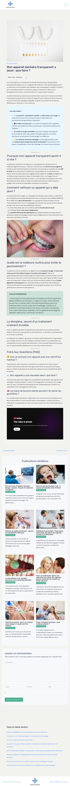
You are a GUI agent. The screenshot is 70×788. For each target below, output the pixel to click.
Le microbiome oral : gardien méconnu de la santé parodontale (18, 579)
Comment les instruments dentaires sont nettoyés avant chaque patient (31, 765)
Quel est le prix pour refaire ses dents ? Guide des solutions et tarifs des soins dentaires (32, 745)
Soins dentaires (10, 492)
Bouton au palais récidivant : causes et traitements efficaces (19, 532)
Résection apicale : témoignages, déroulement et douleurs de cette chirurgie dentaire (32, 756)
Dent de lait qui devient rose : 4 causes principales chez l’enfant (48, 487)
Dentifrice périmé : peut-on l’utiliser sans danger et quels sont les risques (19, 624)
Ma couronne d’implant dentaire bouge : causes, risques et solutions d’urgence (19, 488)
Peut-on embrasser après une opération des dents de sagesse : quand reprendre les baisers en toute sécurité (49, 578)
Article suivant (62, 450)
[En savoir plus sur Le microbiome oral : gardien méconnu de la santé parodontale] (19, 565)
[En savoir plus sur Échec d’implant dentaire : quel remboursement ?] (50, 610)
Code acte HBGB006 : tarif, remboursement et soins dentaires (27, 732)
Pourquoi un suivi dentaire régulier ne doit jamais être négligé (27, 736)
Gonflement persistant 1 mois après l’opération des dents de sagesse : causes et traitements (49, 532)
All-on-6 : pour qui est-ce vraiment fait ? (20, 740)
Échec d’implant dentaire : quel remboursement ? (48, 623)
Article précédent (8, 450)
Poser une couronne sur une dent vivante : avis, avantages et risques (30, 761)
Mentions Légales (55, 782)
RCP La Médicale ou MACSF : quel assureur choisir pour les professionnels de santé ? (35, 750)
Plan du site (64, 782)
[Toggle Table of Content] (25, 77)
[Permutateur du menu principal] (66, 5)
